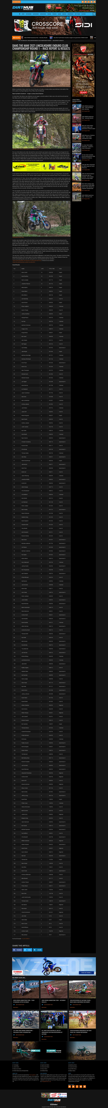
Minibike (54, 14)
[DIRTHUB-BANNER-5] (54, 1097)
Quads (59, 14)
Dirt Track (77, 14)
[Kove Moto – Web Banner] (54, 1059)
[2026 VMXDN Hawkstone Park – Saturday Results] (76, 118)
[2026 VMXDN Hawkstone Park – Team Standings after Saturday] (76, 108)
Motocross (28, 14)
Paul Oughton (32, 1075)
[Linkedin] (94, 2)
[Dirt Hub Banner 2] (41, 171)
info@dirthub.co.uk (46, 1081)
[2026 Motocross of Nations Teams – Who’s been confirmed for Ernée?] (76, 137)
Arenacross (43, 14)
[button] (17, 950)
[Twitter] (86, 2)
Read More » (18, 1007)
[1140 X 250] (54, 975)
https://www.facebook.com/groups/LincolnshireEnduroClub (27, 260)
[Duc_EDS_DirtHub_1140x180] (71, 11)
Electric (83, 14)
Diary (23, 14)
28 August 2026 (86, 140)
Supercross (36, 14)
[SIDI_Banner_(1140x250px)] (54, 34)
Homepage (14, 40)
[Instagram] (89, 2)
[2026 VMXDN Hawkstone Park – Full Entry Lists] (76, 196)
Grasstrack (70, 14)
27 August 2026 (86, 169)
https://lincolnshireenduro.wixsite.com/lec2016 (24, 262)
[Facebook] (83, 2)
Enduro (49, 14)
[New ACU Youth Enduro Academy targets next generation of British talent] (76, 127)
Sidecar (64, 14)
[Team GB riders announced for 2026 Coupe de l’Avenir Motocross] (76, 167)
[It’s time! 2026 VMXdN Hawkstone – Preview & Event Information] (76, 147)
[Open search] (94, 14)
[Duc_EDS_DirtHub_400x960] (83, 96)
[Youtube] (91, 2)
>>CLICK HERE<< (25, 938)
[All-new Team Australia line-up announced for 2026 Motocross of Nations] (76, 157)
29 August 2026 (86, 111)
